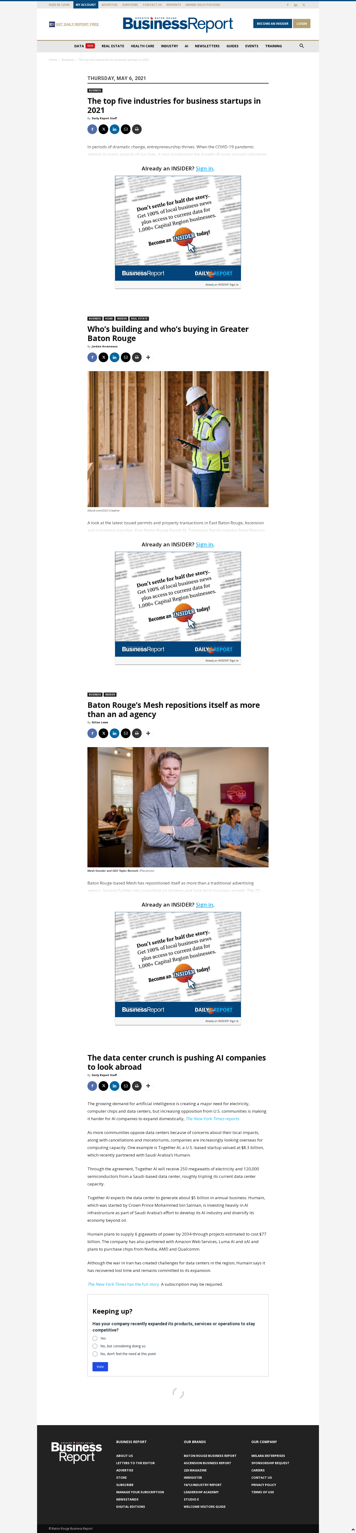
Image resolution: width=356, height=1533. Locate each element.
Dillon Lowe (100, 722)
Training (273, 46)
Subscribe (130, 5)
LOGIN (302, 23)
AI (186, 46)
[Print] (137, 129)
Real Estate (113, 46)
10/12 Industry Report (203, 1485)
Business (68, 60)
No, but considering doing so (123, 1346)
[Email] (126, 129)
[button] (301, 46)
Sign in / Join (59, 5)
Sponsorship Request (270, 1463)
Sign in (204, 168)
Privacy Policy (263, 1485)
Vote (100, 1366)
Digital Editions (130, 1506)
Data (83, 46)
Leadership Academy (201, 1492)
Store (121, 1477)
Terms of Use (262, 1492)
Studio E (191, 1499)
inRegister (193, 1477)
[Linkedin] (295, 4)
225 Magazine (195, 1470)
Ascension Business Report (207, 1463)
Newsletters (207, 46)
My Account (86, 5)
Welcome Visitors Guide (204, 1506)
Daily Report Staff (104, 118)
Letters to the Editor (135, 1463)
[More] (148, 357)
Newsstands (127, 1499)
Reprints (173, 5)
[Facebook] (287, 4)
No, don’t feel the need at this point (128, 1353)
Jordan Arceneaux (104, 346)
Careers (258, 1470)
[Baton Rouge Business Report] (178, 24)
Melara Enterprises (268, 1455)
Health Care (142, 46)
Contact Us (152, 5)
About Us (124, 1455)
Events (251, 46)
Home (53, 60)
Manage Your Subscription (140, 1492)
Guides (232, 46)
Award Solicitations (203, 5)
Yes (103, 1338)
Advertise (109, 5)
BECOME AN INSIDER (272, 23)
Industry (169, 46)
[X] (303, 4)
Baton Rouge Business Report (210, 1455)
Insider (122, 318)
